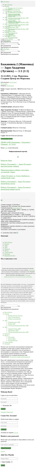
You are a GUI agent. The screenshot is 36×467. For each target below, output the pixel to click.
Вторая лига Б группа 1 (15, 8)
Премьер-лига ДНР (14, 19)
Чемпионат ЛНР (13, 27)
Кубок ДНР (11, 20)
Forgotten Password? (7, 412)
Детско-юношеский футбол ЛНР (18, 24)
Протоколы (10, 85)
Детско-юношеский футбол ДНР (18, 18)
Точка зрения (8, 39)
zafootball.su (32, 270)
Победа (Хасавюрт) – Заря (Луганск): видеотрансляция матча (16, 188)
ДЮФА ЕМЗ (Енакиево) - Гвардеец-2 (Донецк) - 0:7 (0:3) (15, 143)
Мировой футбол (9, 255)
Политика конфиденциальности (20, 357)
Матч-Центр (8, 4)
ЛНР (5, 19)
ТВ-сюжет (11, 34)
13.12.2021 (4, 84)
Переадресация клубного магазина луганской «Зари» (15, 171)
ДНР (5, 13)
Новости (7, 30)
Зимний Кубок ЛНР (14, 25)
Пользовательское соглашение (24, 276)
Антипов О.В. (17, 208)
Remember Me (7, 405)
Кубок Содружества (14, 11)
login (6, 148)
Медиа (6, 32)
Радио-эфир (12, 31)
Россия (6, 6)
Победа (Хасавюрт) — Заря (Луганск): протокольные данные (16, 165)
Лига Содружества (14, 9)
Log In (16, 432)
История (7, 40)
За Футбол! (13, 82)
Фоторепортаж (12, 33)
